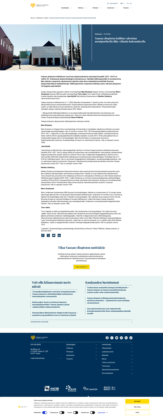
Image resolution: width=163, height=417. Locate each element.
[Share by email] (53, 235)
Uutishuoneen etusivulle (39, 322)
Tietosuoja (106, 366)
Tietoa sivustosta (108, 362)
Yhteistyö (95, 8)
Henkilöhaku (106, 345)
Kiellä (137, 412)
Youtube (116, 338)
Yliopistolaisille (113, 3)
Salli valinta (137, 407)
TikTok (130, 338)
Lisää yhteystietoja (37, 358)
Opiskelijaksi (65, 8)
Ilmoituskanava (107, 373)
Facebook (107, 338)
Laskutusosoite (107, 352)
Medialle (105, 355)
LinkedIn (126, 338)
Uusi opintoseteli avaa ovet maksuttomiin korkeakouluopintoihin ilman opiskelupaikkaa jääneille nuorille (109, 311)
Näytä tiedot (101, 412)
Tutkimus (81, 8)
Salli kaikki (137, 401)
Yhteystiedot (106, 348)
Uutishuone (110, 8)
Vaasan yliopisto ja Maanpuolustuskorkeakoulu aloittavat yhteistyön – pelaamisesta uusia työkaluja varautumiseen (108, 300)
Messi (104, 359)
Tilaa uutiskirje (80, 267)
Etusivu (33, 18)
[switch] (62, 412)
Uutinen (98, 34)
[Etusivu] (39, 5)
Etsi (128, 3)
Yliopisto (126, 8)
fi (123, 3)
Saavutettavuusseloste (110, 370)
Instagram (121, 338)
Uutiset (46, 18)
